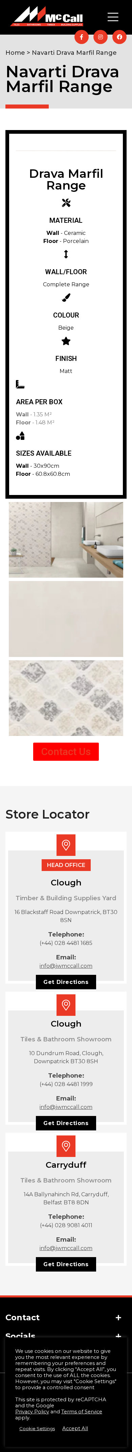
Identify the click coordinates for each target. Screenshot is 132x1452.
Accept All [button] (75, 1428)
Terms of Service (81, 1412)
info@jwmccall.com (66, 966)
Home (15, 52)
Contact (22, 1317)
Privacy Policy (32, 1412)
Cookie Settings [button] (37, 1428)
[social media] (81, 37)
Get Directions (65, 982)
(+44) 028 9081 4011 (66, 1225)
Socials (20, 1336)
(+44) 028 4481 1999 (66, 1084)
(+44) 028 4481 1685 (66, 943)
